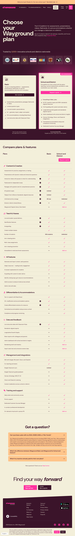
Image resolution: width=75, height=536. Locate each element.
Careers (42, 512)
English (4, 533)
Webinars (28, 514)
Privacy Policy (44, 507)
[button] (23, 7)
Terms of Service (42, 504)
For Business (29, 510)
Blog (27, 507)
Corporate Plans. (51, 35)
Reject (63, 532)
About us (28, 512)
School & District (28, 504)
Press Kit (42, 514)
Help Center (29, 517)
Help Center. (46, 465)
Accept (57, 532)
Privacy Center (44, 510)
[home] (9, 7)
